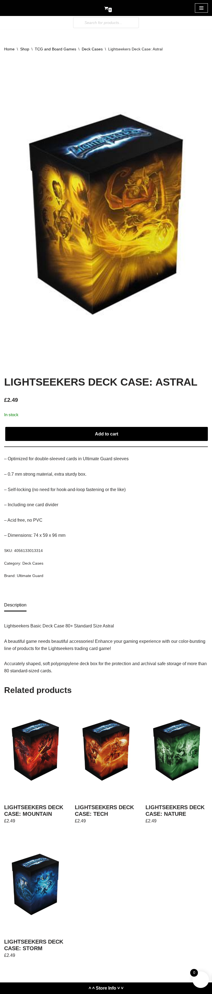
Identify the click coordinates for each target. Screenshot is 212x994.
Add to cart (106, 434)
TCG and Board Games (55, 49)
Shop (24, 49)
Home (9, 49)
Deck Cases (92, 49)
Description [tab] (15, 605)
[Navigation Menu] (201, 8)
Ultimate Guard (30, 575)
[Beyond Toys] (20, 8)
